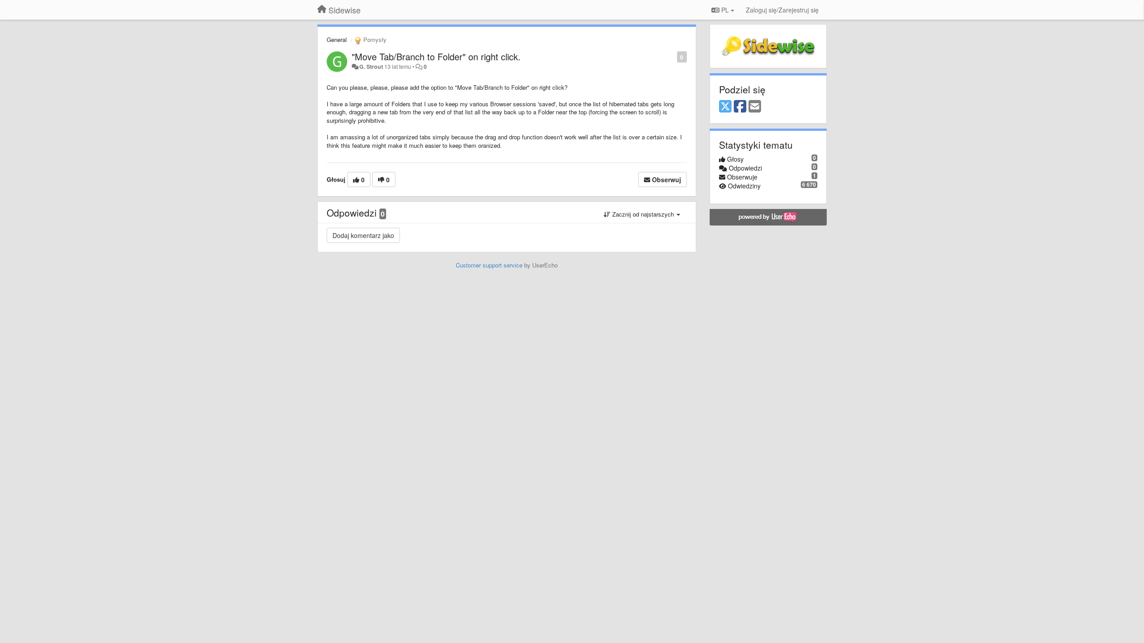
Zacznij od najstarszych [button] (643, 214)
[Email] (755, 106)
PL (725, 9)
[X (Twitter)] (725, 106)
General (337, 39)
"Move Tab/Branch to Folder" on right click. (436, 56)
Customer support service (489, 265)
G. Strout (371, 67)
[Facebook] (740, 106)
